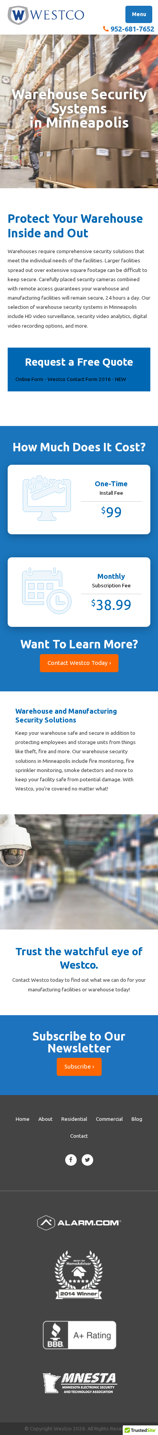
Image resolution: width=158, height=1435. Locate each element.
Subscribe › (79, 1066)
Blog (137, 1119)
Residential (74, 1119)
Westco (46, 15)
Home (23, 1119)
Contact (79, 1136)
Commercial (109, 1119)
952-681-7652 (132, 29)
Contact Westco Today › (79, 663)
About (45, 1119)
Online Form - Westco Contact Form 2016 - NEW (70, 379)
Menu (139, 14)
